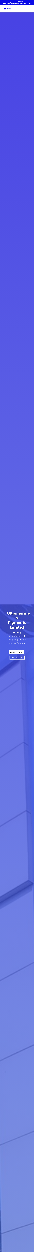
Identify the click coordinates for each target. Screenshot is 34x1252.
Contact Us (17, 658)
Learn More (16, 652)
